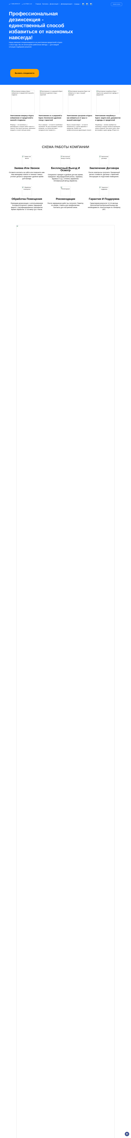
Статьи (76, 4)
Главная (38, 4)
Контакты (45, 4)
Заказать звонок (116, 4)
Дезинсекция (54, 4)
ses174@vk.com (27, 4)
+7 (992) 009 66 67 (15, 4)
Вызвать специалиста (24, 73)
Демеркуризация (66, 4)
